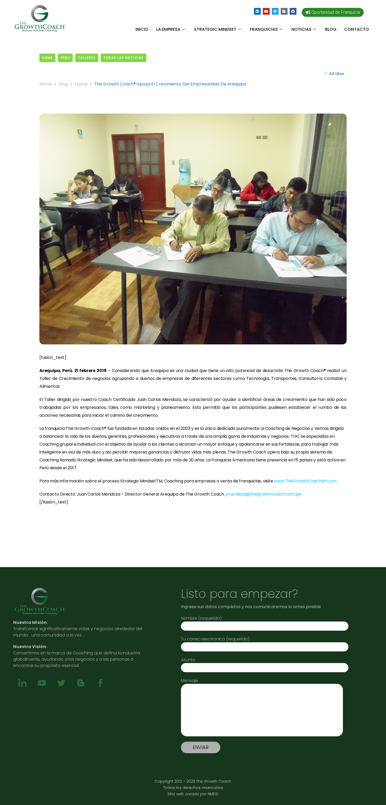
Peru (65, 57)
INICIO (141, 29)
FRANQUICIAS (264, 29)
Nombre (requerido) (201, 618)
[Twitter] (275, 11)
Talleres (87, 57)
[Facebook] (293, 11)
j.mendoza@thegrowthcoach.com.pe (263, 494)
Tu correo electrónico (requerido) (215, 639)
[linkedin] (22, 683)
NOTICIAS (301, 29)
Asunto (188, 660)
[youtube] (42, 683)
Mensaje (189, 680)
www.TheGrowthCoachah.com (305, 481)
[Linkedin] (257, 11)
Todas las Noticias (123, 57)
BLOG (330, 29)
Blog (63, 84)
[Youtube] (266, 11)
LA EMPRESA (168, 29)
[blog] (80, 683)
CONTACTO (356, 29)
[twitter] (61, 683)
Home (47, 57)
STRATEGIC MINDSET (215, 29)
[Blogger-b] (284, 11)
